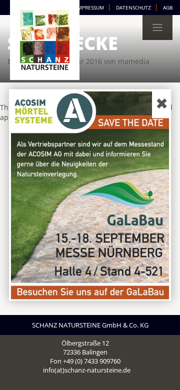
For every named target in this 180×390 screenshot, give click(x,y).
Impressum (90, 7)
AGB (167, 7)
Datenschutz (133, 7)
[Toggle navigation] (157, 28)
